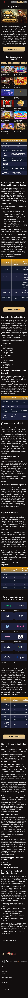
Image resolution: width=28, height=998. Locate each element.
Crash (16, 63)
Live (10, 63)
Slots (22, 63)
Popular (3, 63)
